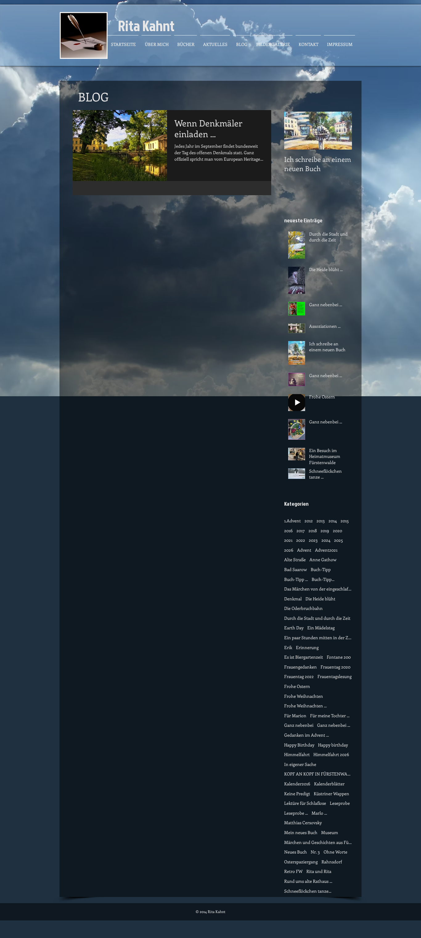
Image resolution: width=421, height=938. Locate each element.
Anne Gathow (323, 559)
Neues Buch (295, 852)
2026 (288, 550)
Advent (304, 550)
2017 (300, 530)
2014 (333, 521)
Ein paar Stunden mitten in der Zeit (318, 637)
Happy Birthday (299, 745)
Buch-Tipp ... (296, 579)
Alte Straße (295, 559)
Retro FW (293, 871)
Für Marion (295, 715)
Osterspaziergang (301, 862)
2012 (309, 521)
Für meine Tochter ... (329, 715)
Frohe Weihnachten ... (305, 706)
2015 (345, 521)
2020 (337, 530)
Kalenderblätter (329, 784)
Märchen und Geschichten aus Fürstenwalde (318, 842)
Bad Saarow (295, 569)
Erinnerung (307, 647)
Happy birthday (333, 745)
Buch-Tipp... (323, 579)
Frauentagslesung (334, 676)
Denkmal (293, 599)
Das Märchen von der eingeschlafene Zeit (318, 589)
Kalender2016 (297, 784)
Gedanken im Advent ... (306, 735)
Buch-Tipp (321, 569)
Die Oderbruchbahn (303, 608)
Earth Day (294, 628)
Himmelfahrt (297, 754)
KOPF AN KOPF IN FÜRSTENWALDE (318, 774)
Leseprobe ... (296, 813)
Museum (329, 832)
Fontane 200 (339, 657)
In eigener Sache (300, 764)
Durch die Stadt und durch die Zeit (317, 618)
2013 (321, 521)
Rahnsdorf (331, 862)
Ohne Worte (335, 852)
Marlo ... (319, 813)
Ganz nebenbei (298, 725)
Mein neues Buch (300, 832)
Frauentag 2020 (335, 667)
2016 (288, 530)
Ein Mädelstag (321, 628)
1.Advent (292, 521)
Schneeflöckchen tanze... (307, 891)
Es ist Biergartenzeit (303, 657)
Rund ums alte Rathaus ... (308, 881)
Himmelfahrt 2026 (331, 754)
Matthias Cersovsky (303, 822)
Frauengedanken (300, 667)
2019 (325, 530)
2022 (300, 540)
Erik (288, 647)
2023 (313, 540)
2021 (288, 540)
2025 (338, 540)
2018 (313, 530)
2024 (325, 540)
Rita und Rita (318, 871)
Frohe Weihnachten (303, 696)
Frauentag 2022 (299, 676)
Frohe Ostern (297, 686)
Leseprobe (340, 803)
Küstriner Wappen (331, 793)
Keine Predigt (297, 793)
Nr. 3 (315, 852)
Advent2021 (326, 550)
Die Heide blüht (320, 599)
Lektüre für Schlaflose (305, 803)
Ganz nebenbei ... (333, 725)
